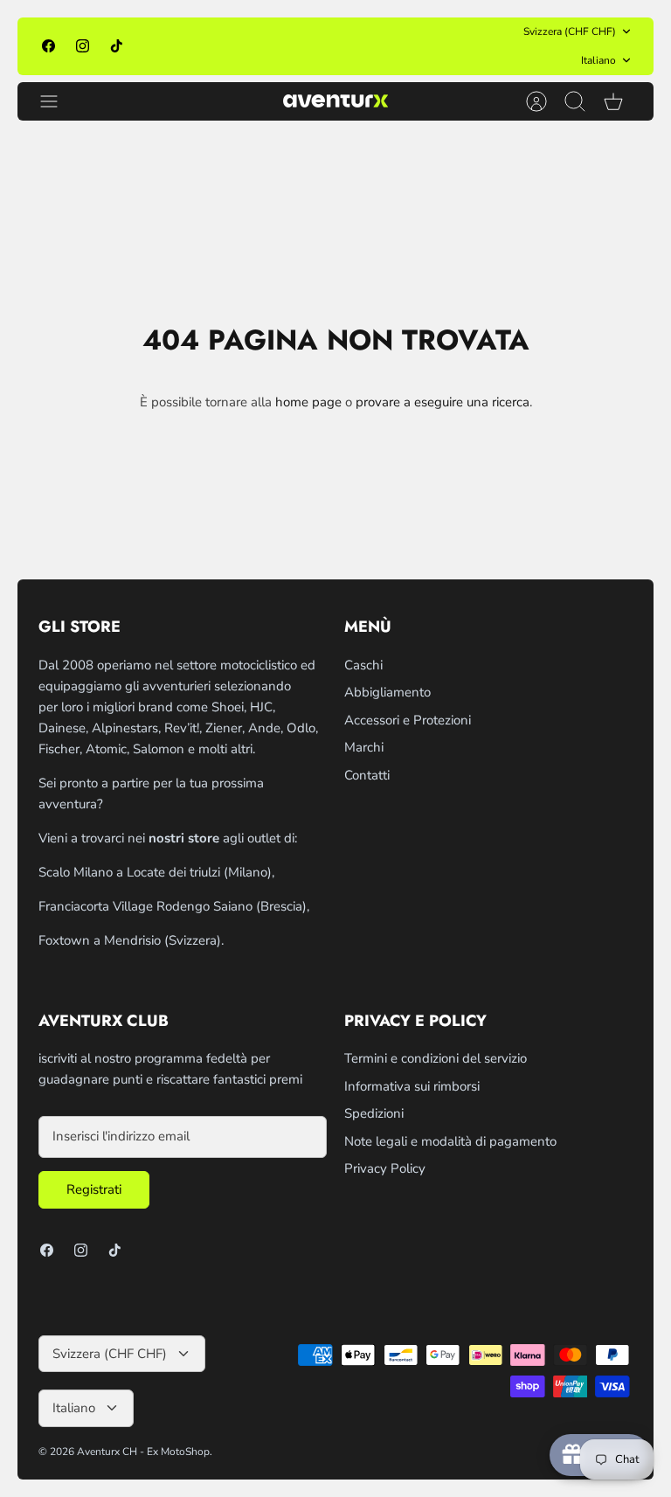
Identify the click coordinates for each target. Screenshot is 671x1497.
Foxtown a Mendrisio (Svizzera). (131, 940)
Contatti (367, 775)
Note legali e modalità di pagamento (450, 1141)
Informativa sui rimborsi (412, 1086)
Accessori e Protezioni (407, 720)
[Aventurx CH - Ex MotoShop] (335, 100)
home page (308, 402)
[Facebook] (48, 46)
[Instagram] (83, 46)
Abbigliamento (387, 692)
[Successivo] (471, 46)
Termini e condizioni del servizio (435, 1058)
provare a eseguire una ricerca (442, 402)
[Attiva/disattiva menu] (57, 101)
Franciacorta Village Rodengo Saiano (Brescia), (173, 906)
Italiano (598, 60)
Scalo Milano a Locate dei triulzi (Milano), (156, 872)
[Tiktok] (117, 46)
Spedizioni (374, 1113)
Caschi (363, 665)
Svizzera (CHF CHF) (569, 31)
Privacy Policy (384, 1168)
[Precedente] (200, 46)
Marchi (364, 747)
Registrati (93, 1189)
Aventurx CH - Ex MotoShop (143, 1452)
